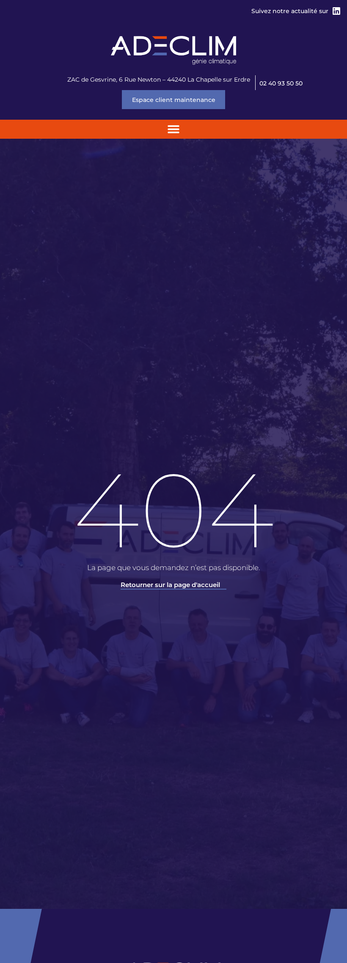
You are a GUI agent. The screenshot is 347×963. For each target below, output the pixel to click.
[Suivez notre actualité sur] (336, 11)
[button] (173, 129)
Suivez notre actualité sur (289, 11)
